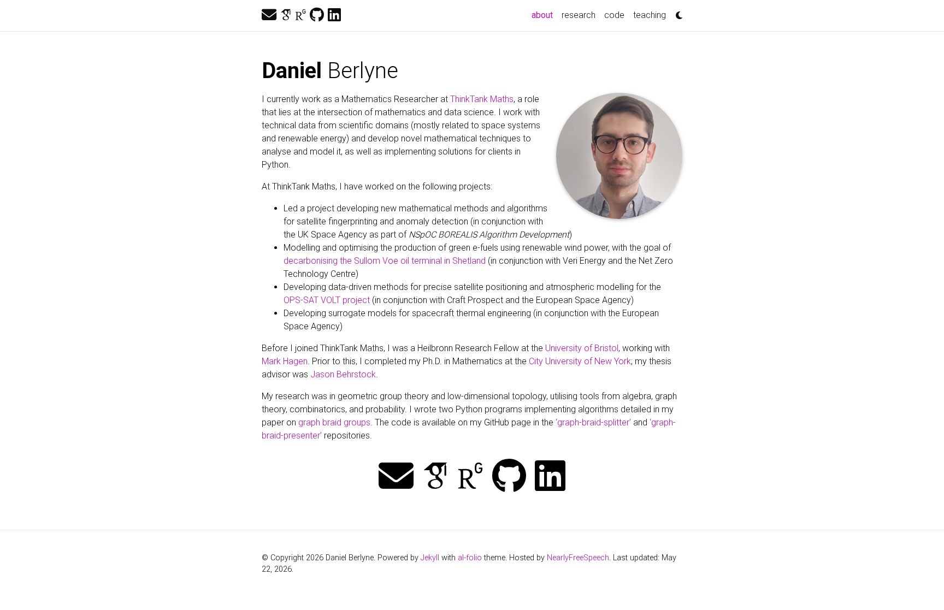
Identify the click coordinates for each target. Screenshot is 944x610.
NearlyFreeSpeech (578, 557)
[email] (269, 15)
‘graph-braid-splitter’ (593, 422)
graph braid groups (334, 422)
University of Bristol (581, 348)
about (544, 14)
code (614, 15)
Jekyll (430, 557)
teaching (649, 15)
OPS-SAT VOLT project (327, 300)
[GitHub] (317, 15)
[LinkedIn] (334, 15)
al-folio (470, 557)
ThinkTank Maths (482, 99)
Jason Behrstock (343, 374)
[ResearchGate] (300, 15)
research (578, 15)
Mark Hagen (285, 361)
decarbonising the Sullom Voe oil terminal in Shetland (385, 261)
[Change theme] (676, 12)
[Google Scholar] (285, 15)
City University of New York (580, 361)
